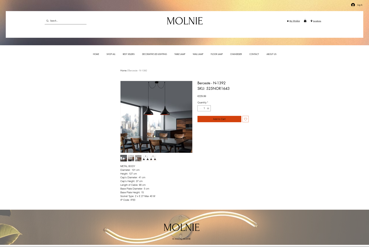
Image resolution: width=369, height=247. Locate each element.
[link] (305, 20)
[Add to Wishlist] (245, 119)
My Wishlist (294, 21)
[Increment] (208, 108)
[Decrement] (200, 108)
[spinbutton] (204, 108)
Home (123, 70)
